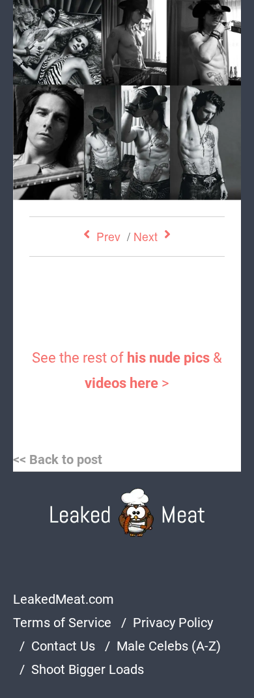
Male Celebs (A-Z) (169, 646)
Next (145, 236)
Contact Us (63, 646)
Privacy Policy (173, 622)
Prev (108, 236)
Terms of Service (62, 622)
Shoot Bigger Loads (87, 669)
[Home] (127, 512)
